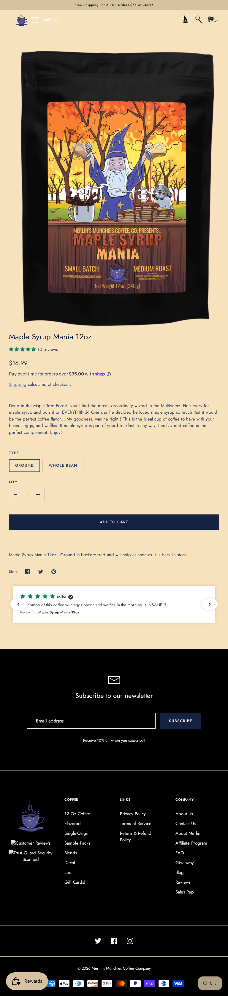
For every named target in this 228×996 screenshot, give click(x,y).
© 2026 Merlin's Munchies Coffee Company (114, 968)
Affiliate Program (191, 843)
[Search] (198, 19)
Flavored (72, 823)
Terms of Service (135, 823)
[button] (117, 604)
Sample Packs (77, 843)
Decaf (69, 862)
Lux (67, 872)
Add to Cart (114, 522)
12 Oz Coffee (77, 813)
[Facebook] (114, 940)
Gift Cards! (75, 882)
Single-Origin (77, 833)
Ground (24, 465)
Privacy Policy (133, 813)
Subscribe (180, 721)
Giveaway (184, 862)
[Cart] (212, 19)
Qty (13, 482)
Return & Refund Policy (135, 836)
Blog (179, 872)
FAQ (179, 853)
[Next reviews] (209, 604)
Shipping (17, 384)
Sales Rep (184, 892)
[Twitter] (97, 940)
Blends (70, 853)
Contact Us (185, 823)
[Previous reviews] (18, 604)
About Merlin (187, 833)
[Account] (185, 19)
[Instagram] (130, 940)
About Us (184, 813)
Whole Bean (63, 465)
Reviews (183, 882)
